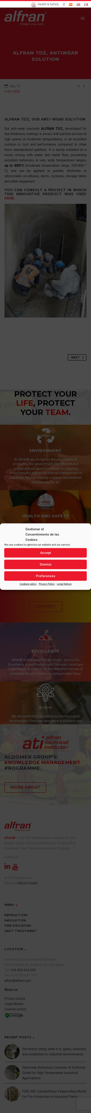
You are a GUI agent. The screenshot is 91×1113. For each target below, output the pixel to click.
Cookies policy (28, 583)
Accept (45, 553)
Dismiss (45, 564)
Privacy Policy (47, 583)
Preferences (45, 576)
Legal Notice (64, 583)
